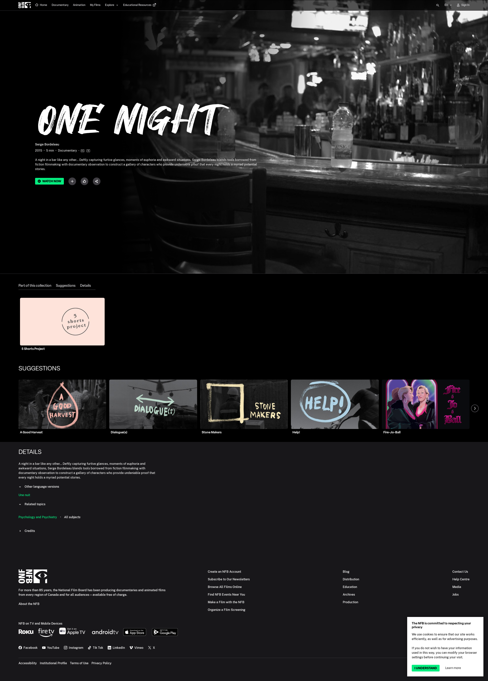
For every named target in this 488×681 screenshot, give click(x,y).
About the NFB (28, 604)
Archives (349, 594)
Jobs (455, 594)
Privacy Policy (102, 663)
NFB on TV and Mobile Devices (40, 623)
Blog (346, 571)
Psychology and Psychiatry (37, 517)
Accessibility (27, 663)
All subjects (72, 517)
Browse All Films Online (225, 587)
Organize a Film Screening (226, 610)
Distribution (351, 579)
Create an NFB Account (224, 571)
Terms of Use (79, 663)
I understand (425, 668)
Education (350, 587)
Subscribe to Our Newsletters (229, 579)
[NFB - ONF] (24, 5)
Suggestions (65, 285)
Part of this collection (34, 285)
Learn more (453, 668)
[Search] (437, 5)
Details (85, 285)
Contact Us (460, 571)
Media (456, 587)
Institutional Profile (53, 663)
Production (350, 602)
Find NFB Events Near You (226, 594)
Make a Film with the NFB (226, 602)
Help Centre (461, 579)
